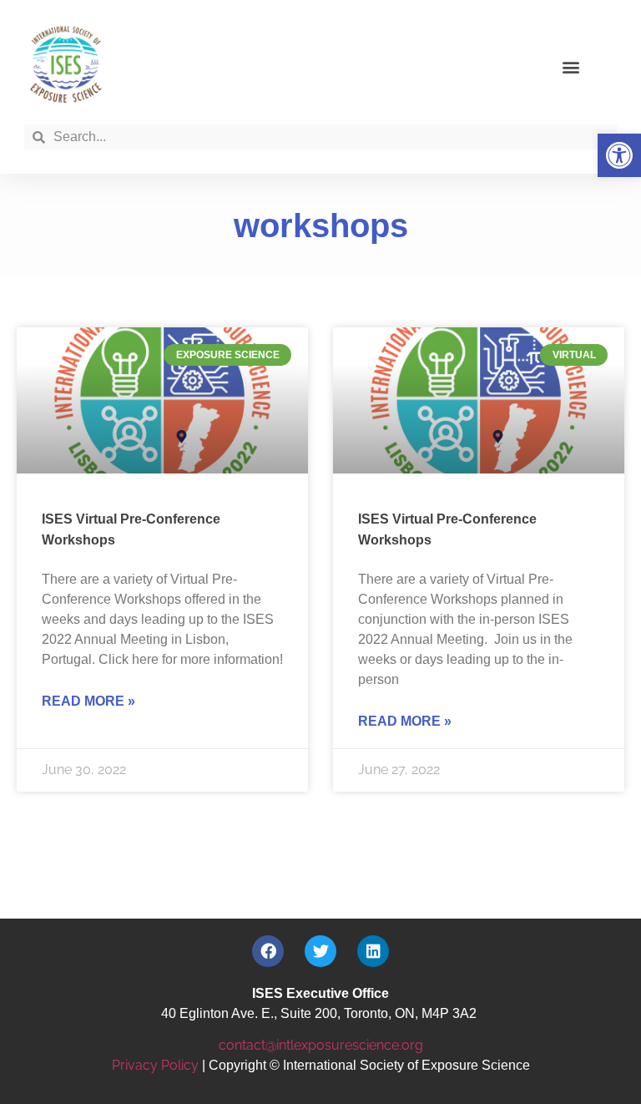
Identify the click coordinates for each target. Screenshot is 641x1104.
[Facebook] (268, 951)
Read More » (88, 701)
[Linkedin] (373, 951)
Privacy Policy (155, 1065)
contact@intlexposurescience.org (321, 1045)
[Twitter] (320, 951)
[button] (619, 155)
